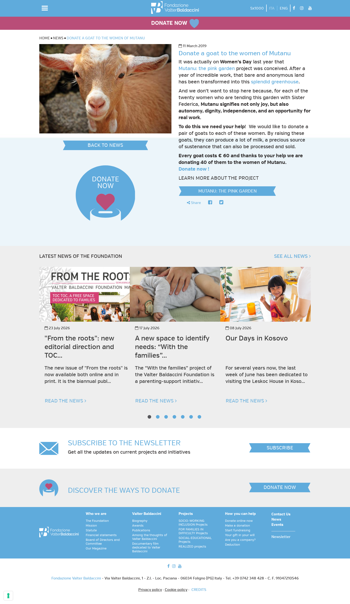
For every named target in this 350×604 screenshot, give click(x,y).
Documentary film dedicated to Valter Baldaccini (146, 547)
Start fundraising (237, 530)
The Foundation (97, 521)
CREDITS (198, 590)
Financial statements (101, 535)
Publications (141, 530)
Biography (139, 521)
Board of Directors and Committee (103, 542)
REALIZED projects (192, 546)
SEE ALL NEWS (291, 256)
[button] (44, 8)
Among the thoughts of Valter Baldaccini (149, 537)
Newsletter (280, 537)
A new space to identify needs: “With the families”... (172, 347)
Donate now (193, 169)
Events (277, 525)
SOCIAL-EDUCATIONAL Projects (195, 540)
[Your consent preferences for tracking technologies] (8, 595)
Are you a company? (240, 540)
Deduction (232, 545)
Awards (138, 526)
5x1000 (257, 8)
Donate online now (239, 521)
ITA (272, 8)
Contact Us (280, 514)
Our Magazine (96, 548)
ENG (284, 8)
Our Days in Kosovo (256, 338)
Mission (91, 526)
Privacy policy (150, 590)
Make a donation (237, 526)
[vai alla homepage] (175, 7)
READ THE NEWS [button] (65, 401)
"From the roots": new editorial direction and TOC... (79, 347)
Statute (91, 530)
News (276, 520)
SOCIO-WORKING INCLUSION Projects (193, 523)
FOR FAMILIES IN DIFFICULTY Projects (193, 531)
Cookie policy (176, 590)
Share (195, 203)
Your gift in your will (240, 535)
